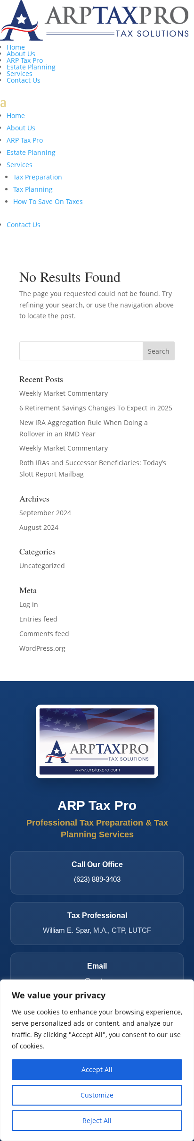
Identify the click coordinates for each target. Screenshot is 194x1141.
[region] (97, 1060)
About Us (21, 53)
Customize (97, 1094)
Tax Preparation (37, 176)
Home (16, 47)
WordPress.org (42, 648)
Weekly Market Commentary (63, 393)
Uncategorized (42, 565)
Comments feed (44, 633)
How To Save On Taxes (48, 201)
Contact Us (23, 80)
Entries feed (38, 618)
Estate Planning (31, 66)
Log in (28, 604)
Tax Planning (33, 189)
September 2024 (45, 512)
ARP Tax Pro (25, 60)
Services (19, 73)
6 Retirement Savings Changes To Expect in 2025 (95, 407)
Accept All (97, 1069)
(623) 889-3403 (97, 879)
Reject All (97, 1120)
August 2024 (38, 527)
